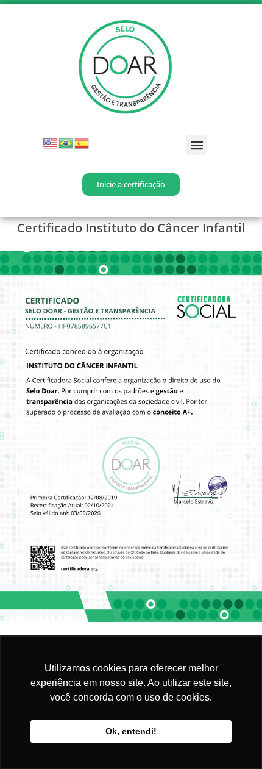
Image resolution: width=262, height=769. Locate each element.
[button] (196, 145)
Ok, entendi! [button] (131, 731)
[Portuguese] (66, 142)
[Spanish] (82, 142)
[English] (50, 142)
